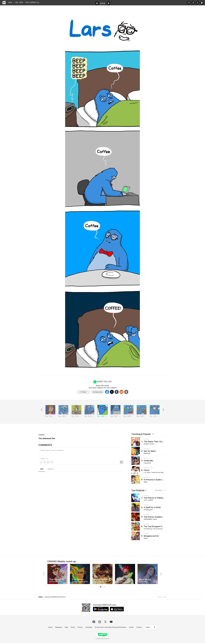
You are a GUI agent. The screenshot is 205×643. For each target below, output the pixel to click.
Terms (73, 627)
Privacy (80, 627)
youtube (111, 622)
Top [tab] (41, 469)
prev (44, 573)
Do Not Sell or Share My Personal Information (110, 627)
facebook (94, 622)
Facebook (193, 2)
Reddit (121, 392)
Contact (139, 627)
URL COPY (202, 2)
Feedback (58, 627)
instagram (99, 622)
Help (66, 627)
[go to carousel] (100, 586)
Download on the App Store (117, 609)
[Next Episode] (108, 3)
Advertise (89, 627)
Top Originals (138, 490)
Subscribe (189, 2)
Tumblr (117, 392)
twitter (105, 622)
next (161, 573)
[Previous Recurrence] (41, 410)
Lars (10, 2)
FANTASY (159, 490)
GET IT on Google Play (101, 609)
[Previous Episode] (97, 3)
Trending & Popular (141, 434)
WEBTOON (4, 2)
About (50, 627)
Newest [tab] (51, 469)
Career (131, 627)
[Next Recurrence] (163, 410)
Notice (40, 597)
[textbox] (81, 452)
